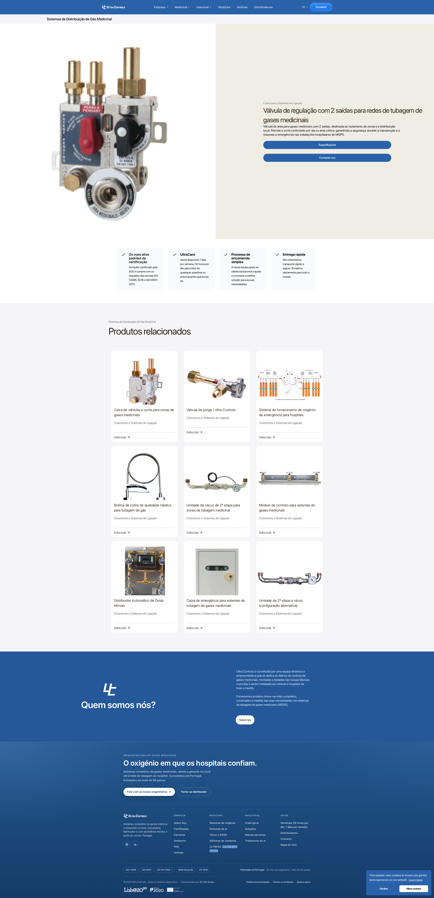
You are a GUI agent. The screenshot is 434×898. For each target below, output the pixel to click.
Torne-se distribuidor (194, 791)
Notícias (242, 7)
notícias (178, 852)
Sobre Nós (180, 823)
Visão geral (252, 823)
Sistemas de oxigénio (222, 823)
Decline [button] (384, 888)
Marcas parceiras (255, 834)
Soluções (250, 828)
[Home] (113, 7)
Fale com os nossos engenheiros (147, 791)
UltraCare (224, 7)
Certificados (181, 828)
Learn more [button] (416, 880)
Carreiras (179, 834)
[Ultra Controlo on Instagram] (126, 844)
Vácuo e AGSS (218, 834)
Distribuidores (263, 7)
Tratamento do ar (255, 840)
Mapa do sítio (289, 844)
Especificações (327, 144)
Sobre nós (245, 720)
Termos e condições (283, 882)
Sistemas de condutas (223, 840)
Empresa (159, 7)
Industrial (202, 7)
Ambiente (180, 840)
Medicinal (181, 7)
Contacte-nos (327, 157)
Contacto (321, 7)
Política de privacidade (257, 882)
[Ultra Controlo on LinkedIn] (135, 844)
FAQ (176, 846)
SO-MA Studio (207, 882)
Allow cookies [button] (413, 888)
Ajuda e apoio (304, 882)
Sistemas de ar (218, 828)
